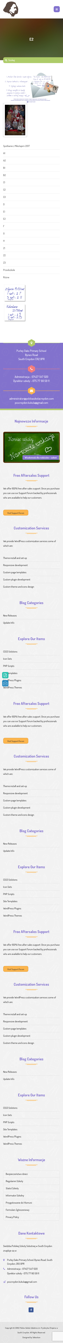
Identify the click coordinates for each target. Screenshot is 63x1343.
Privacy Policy (12, 1217)
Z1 (4, 248)
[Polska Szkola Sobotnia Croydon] (10, 9)
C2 (4, 189)
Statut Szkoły (12, 1188)
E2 (4, 218)
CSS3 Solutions (10, 651)
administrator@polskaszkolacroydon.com (31, 398)
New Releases (10, 615)
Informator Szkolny (15, 1195)
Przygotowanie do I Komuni (19, 1202)
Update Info (8, 622)
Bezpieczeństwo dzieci (17, 1173)
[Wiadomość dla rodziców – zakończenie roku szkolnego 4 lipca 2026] (31, 446)
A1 (4, 153)
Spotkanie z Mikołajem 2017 (16, 146)
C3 (4, 197)
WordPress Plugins (12, 680)
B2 (4, 175)
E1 (4, 211)
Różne (6, 277)
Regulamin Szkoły (14, 1181)
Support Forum (26, 493)
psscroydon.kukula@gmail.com (31, 402)
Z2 (4, 255)
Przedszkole (9, 270)
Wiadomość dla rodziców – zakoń (41, 457)
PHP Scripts (8, 665)
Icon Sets (7, 658)
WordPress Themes (12, 687)
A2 (4, 160)
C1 (4, 182)
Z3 (4, 262)
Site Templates (10, 673)
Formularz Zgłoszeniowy (17, 1209)
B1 (4, 167)
